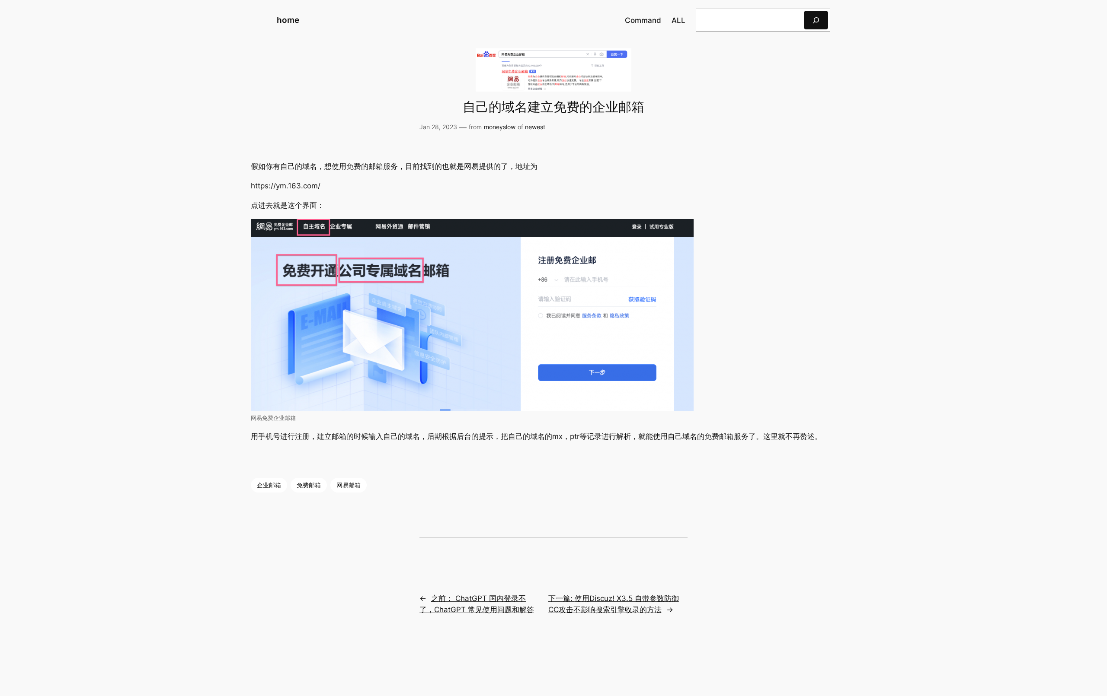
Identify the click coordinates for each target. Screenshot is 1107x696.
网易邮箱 (348, 485)
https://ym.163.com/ (285, 185)
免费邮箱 (309, 485)
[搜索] (816, 20)
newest (535, 126)
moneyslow (499, 126)
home (288, 20)
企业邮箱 (269, 485)
